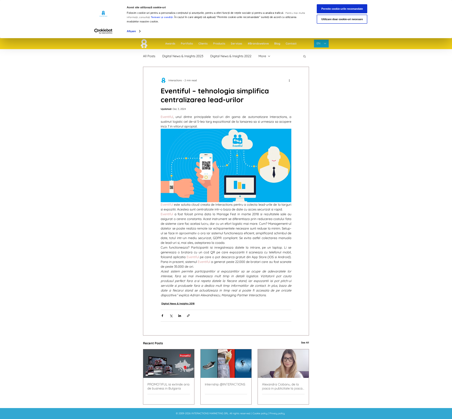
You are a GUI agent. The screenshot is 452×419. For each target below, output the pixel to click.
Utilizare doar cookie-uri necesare (342, 19)
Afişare (131, 31)
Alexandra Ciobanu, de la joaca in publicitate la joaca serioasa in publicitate (282, 386)
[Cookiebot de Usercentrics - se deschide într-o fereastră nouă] (103, 31)
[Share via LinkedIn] (179, 315)
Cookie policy (260, 413)
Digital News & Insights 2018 (178, 303)
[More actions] (289, 80)
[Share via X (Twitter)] (171, 315)
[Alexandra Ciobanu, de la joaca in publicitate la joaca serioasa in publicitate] (283, 363)
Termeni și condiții (162, 17)
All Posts (149, 56)
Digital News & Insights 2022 (230, 56)
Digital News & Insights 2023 (182, 56)
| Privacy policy (276, 413)
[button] (304, 56)
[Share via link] (188, 315)
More (262, 56)
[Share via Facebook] (162, 315)
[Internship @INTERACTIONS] (226, 363)
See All (305, 342)
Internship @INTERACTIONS (225, 384)
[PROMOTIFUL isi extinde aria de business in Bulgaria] (168, 363)
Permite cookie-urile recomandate (342, 8)
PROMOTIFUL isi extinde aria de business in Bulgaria (168, 386)
